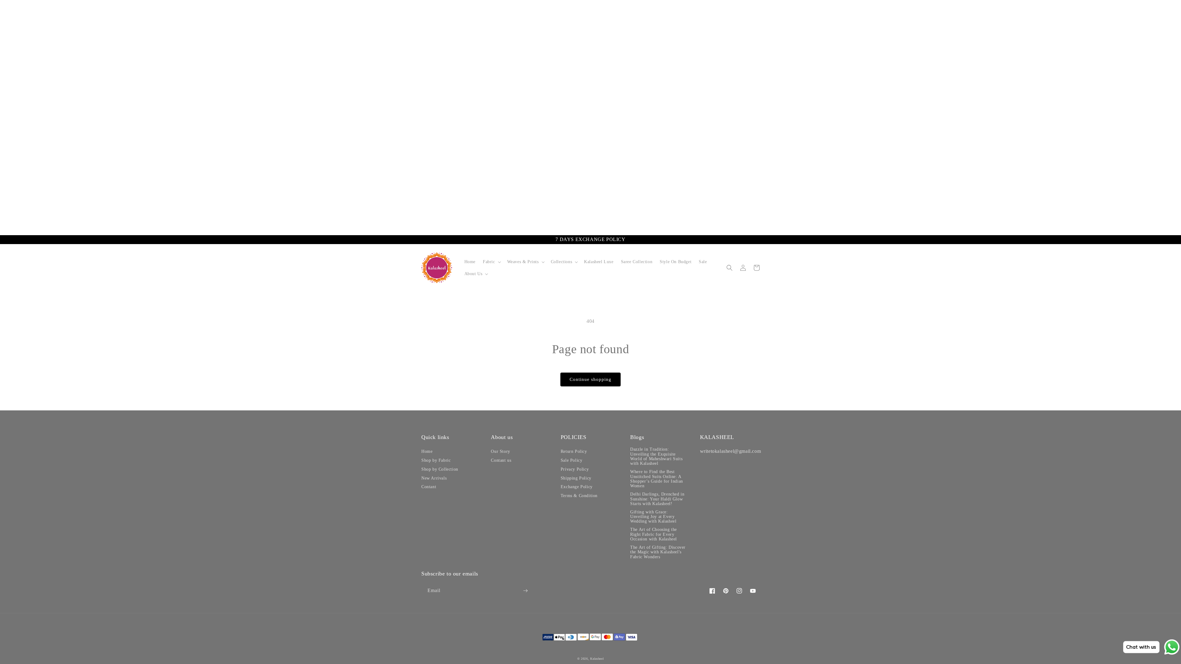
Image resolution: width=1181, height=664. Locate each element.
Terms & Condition (579, 495)
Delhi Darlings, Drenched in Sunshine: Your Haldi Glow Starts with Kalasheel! (657, 499)
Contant (428, 486)
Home (426, 451)
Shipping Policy (576, 478)
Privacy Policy (575, 469)
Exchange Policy (577, 486)
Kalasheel (597, 658)
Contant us (501, 460)
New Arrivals (434, 478)
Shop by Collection (439, 469)
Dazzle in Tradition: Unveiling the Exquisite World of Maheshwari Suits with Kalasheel (656, 456)
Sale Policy (572, 460)
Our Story (500, 451)
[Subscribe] (525, 591)
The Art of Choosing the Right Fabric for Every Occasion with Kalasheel (653, 534)
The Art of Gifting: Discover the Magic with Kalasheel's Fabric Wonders (658, 552)
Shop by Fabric (436, 460)
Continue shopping (590, 379)
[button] (491, 262)
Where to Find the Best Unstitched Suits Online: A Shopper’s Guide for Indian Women (656, 478)
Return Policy (574, 451)
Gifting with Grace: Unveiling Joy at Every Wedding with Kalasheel (653, 517)
